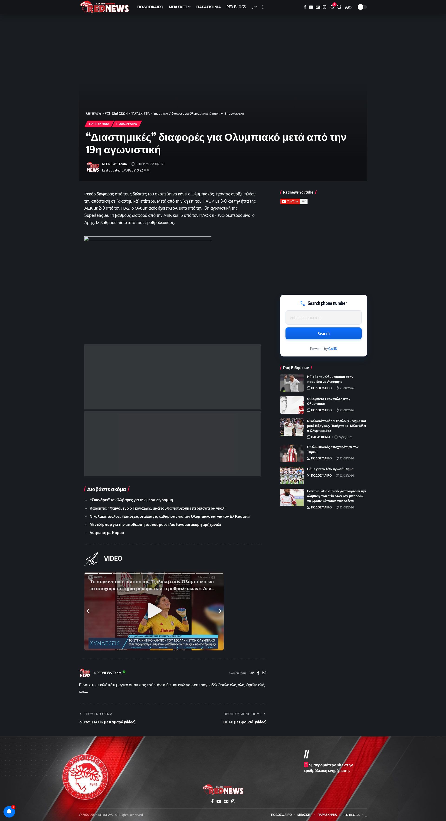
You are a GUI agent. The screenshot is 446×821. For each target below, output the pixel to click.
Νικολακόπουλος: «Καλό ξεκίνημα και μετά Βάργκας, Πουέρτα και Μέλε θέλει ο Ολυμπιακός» (336, 425)
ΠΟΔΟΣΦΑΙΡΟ (126, 123)
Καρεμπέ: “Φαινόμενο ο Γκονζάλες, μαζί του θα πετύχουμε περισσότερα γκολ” (158, 508)
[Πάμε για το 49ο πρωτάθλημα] (292, 475)
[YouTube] (311, 7)
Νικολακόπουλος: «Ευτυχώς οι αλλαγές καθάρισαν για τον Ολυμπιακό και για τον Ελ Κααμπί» (170, 516)
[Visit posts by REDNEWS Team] (93, 167)
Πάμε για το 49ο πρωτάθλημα (330, 469)
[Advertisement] (172, 376)
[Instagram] (324, 7)
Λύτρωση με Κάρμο (107, 532)
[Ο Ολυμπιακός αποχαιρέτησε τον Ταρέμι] (292, 453)
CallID (332, 349)
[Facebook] (305, 7)
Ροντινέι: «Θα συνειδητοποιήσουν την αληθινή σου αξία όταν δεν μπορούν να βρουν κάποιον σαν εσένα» (336, 496)
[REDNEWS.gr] (104, 7)
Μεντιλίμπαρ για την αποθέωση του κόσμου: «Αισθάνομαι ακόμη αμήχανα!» (155, 524)
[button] (263, 7)
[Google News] (318, 7)
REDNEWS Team (114, 164)
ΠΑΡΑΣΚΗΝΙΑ (99, 123)
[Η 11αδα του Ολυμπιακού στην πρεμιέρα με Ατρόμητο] (292, 383)
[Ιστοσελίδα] (251, 672)
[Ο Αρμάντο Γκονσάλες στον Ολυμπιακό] (292, 405)
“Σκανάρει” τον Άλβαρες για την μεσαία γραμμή (131, 500)
